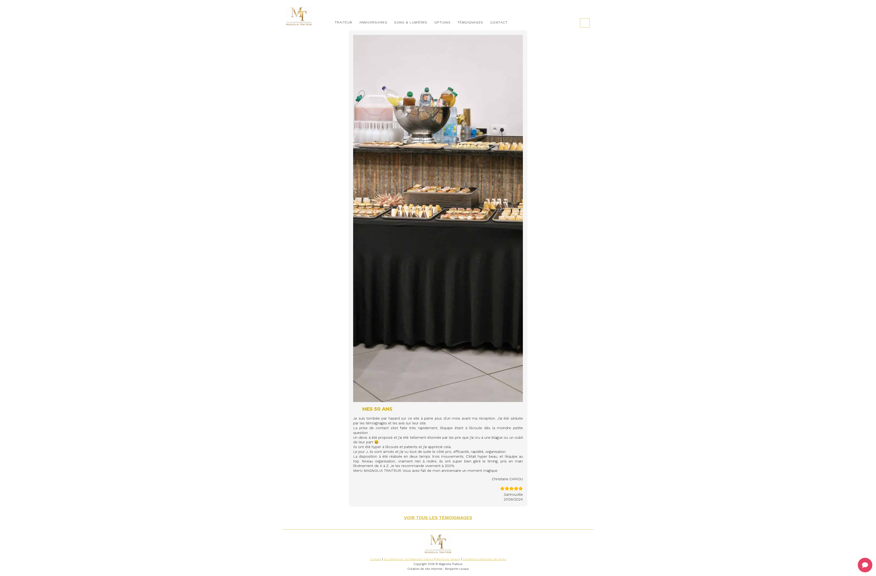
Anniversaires (373, 22)
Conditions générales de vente (484, 559)
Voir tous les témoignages (438, 517)
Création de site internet (425, 569)
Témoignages (470, 22)
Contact (499, 22)
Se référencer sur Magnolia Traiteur (409, 559)
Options (442, 22)
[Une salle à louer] (306, 16)
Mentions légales (448, 559)
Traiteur (343, 22)
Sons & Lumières (411, 22)
